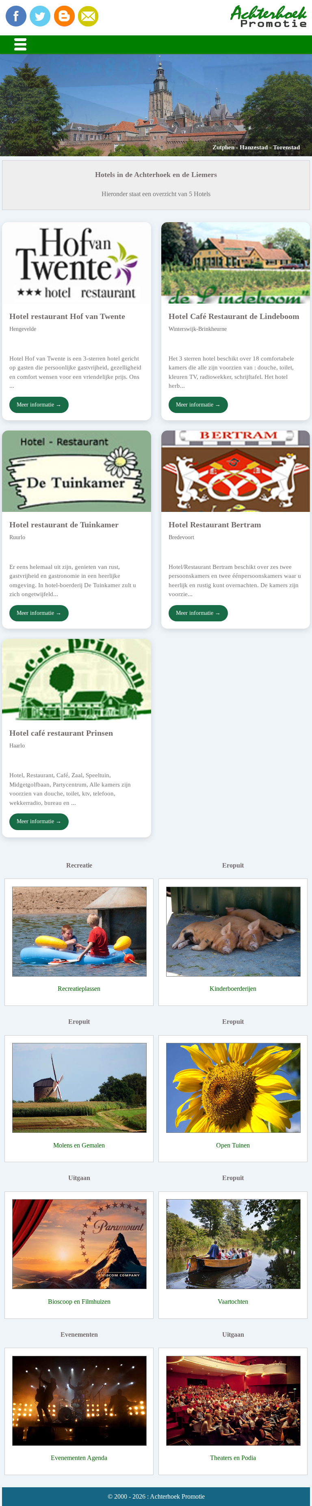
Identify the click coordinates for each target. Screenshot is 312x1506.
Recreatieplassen (79, 988)
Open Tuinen (233, 1145)
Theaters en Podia (233, 1457)
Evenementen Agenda (79, 1457)
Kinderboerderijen (233, 988)
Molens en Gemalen (79, 1145)
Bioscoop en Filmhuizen (79, 1301)
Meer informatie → (39, 405)
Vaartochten (233, 1301)
